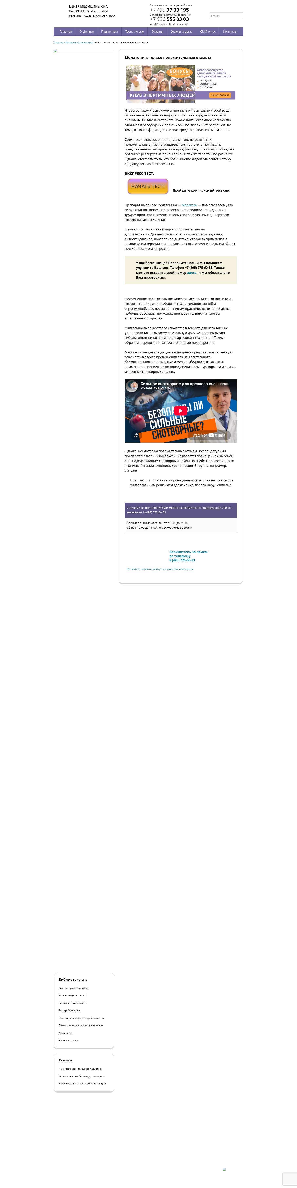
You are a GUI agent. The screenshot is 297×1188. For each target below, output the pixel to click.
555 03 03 (169, 19)
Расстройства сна (69, 1010)
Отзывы (157, 31)
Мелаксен (189, 205)
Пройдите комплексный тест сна (201, 190)
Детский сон (66, 1033)
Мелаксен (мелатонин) (79, 42)
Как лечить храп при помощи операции (82, 1083)
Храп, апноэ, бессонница (73, 988)
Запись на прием (140, 552)
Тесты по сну (134, 31)
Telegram (235, 7)
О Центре (87, 31)
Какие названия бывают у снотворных (82, 1076)
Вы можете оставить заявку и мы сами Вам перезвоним (160, 569)
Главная (66, 31)
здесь (192, 272)
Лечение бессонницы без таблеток (80, 1068)
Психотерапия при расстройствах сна (81, 1018)
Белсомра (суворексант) (73, 1003)
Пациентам (109, 31)
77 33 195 (169, 9)
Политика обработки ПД (82, 1157)
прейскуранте (211, 508)
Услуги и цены (182, 31)
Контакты (230, 31)
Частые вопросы (68, 1040)
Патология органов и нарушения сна (81, 1025)
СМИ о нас (208, 31)
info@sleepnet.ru (78, 1150)
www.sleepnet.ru (81, 1147)
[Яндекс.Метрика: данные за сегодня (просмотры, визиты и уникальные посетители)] (233, 1171)
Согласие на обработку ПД (83, 1161)
